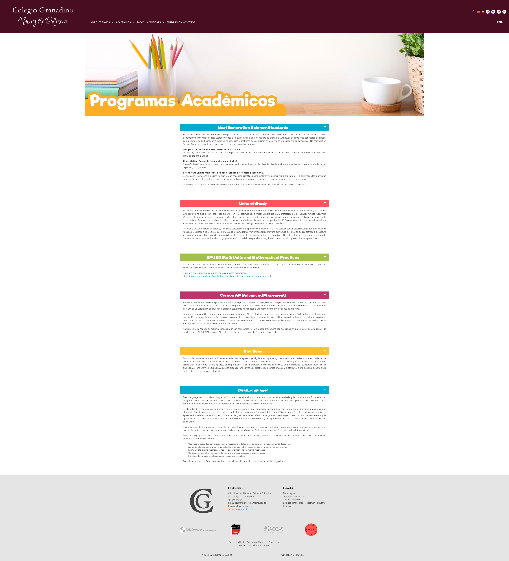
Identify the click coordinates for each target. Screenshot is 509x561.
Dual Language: (253, 390)
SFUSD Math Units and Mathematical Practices (253, 257)
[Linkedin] (499, 12)
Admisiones (154, 22)
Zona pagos (289, 493)
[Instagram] (488, 12)
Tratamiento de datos (293, 496)
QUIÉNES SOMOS (100, 22)
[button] (254, 127)
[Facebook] (493, 12)
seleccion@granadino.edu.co (242, 509)
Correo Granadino (292, 499)
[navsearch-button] (473, 12)
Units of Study (253, 203)
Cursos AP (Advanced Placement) (253, 295)
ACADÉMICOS (123, 22)
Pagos (140, 22)
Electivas (253, 351)
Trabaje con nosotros (181, 22)
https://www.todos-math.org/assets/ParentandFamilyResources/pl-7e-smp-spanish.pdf (227, 276)
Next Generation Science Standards (253, 127)
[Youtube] (504, 12)
